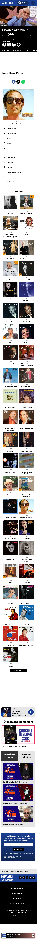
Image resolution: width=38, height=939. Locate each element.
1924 (12, 34)
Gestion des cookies (18, 916)
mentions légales (19, 856)
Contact (17, 910)
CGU (12, 912)
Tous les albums (18, 670)
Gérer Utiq (27, 914)
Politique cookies (21, 912)
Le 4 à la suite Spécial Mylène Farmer (15, 782)
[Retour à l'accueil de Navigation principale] (9, 3)
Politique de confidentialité (14, 914)
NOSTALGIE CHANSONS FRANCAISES (16, 712)
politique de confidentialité (9, 857)
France (15, 39)
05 (10, 34)
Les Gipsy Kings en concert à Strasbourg (14, 746)
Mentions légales (26, 910)
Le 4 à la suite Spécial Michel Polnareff (15, 803)
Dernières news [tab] (10, 756)
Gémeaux (9, 38)
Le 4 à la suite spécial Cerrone (13, 824)
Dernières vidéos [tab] (27, 756)
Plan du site (9, 910)
